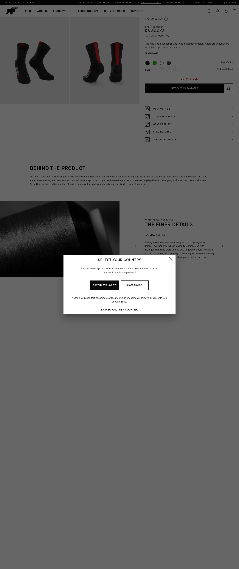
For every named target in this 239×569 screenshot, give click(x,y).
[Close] (171, 259)
